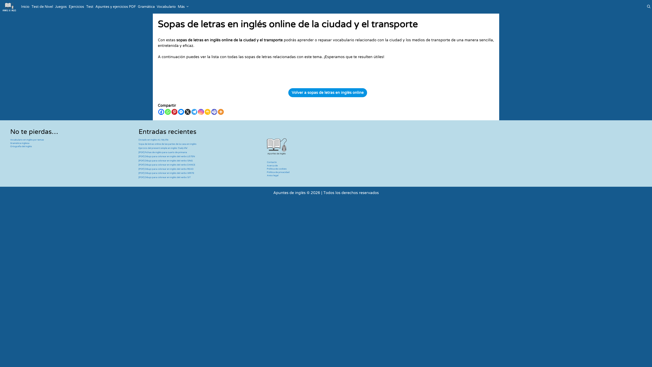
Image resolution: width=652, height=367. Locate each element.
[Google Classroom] (208, 112)
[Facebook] (161, 112)
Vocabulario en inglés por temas (27, 139)
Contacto (272, 162)
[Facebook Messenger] (181, 112)
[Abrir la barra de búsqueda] (649, 7)
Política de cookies (277, 169)
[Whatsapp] (168, 112)
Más (181, 7)
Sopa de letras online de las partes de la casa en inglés (167, 144)
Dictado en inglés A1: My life (153, 139)
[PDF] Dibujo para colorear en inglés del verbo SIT (165, 177)
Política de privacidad (278, 172)
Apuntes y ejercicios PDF (115, 7)
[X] (188, 112)
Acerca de (272, 165)
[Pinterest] (174, 112)
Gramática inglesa (19, 143)
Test (89, 7)
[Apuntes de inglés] (10, 7)
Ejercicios (76, 7)
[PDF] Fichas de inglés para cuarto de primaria (163, 152)
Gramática (146, 7)
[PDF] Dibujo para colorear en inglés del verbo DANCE (167, 164)
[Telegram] (194, 112)
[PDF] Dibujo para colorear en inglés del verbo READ (166, 169)
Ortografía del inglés (21, 146)
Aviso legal (272, 175)
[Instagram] (201, 112)
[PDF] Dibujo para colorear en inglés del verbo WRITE (166, 173)
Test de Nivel (42, 7)
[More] (221, 112)
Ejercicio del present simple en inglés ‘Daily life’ (163, 148)
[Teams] (214, 112)
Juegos (61, 7)
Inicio (25, 7)
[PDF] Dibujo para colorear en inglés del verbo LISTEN (167, 156)
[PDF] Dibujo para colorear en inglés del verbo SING (166, 160)
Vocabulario (166, 7)
